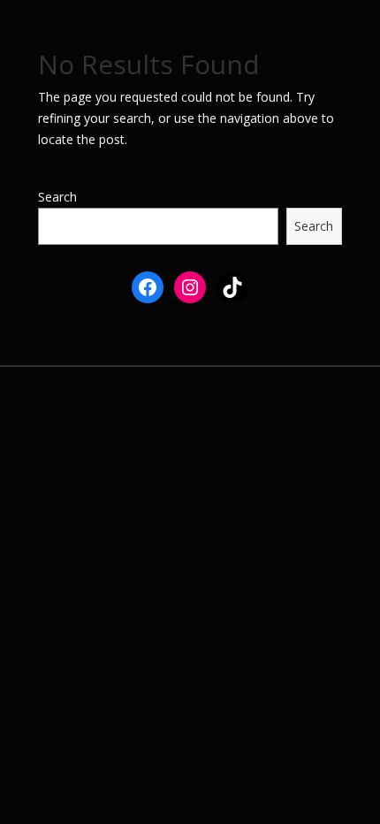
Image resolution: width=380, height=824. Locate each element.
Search (57, 196)
